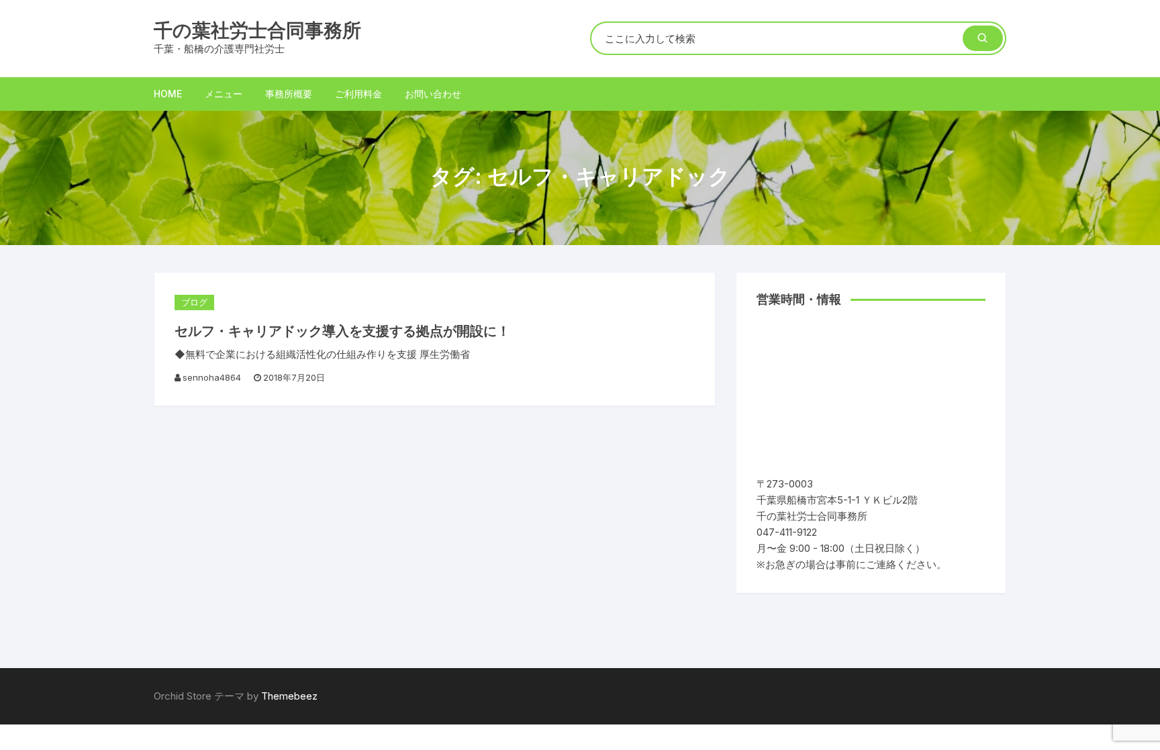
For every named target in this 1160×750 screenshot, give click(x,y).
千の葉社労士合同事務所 (257, 30)
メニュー (223, 93)
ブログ (194, 302)
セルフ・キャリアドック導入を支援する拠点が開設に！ (342, 331)
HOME (168, 93)
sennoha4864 (212, 377)
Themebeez (289, 696)
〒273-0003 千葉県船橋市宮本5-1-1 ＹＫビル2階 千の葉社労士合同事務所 (842, 499)
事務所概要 (288, 93)
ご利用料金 (358, 93)
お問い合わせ (433, 93)
